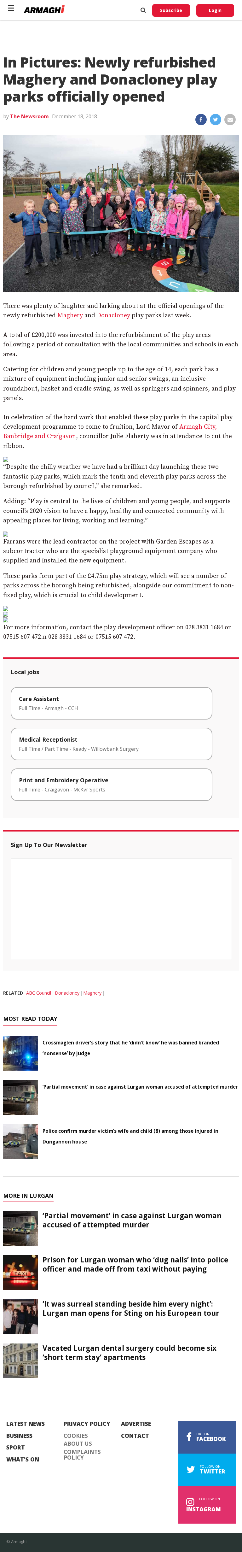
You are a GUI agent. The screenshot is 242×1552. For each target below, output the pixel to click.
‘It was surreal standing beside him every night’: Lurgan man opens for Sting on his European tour (131, 1308)
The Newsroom (29, 116)
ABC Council (38, 993)
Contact (135, 1436)
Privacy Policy (87, 1424)
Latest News (25, 1424)
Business (19, 1436)
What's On (22, 1459)
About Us (78, 1444)
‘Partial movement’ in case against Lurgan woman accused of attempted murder (140, 1087)
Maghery (70, 316)
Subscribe (171, 10)
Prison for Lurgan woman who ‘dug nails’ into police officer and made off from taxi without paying (135, 1264)
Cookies (76, 1436)
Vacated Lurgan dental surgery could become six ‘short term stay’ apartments (129, 1352)
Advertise (136, 1424)
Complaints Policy (82, 1454)
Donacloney (113, 316)
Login (215, 10)
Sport (15, 1447)
